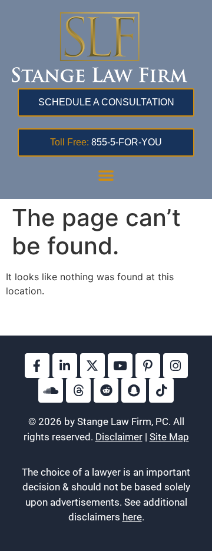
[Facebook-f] (37, 365)
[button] (106, 174)
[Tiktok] (161, 390)
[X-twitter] (92, 365)
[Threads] (78, 390)
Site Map (169, 437)
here (132, 517)
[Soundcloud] (50, 390)
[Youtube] (120, 365)
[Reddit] (106, 390)
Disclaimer (119, 437)
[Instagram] (175, 365)
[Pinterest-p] (147, 365)
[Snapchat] (133, 390)
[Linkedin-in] (64, 365)
